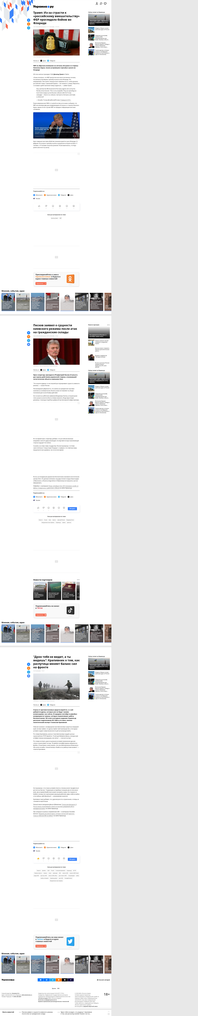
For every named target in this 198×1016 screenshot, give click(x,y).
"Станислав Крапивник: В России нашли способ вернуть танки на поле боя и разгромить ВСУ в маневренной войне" (54, 806)
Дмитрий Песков (61, 519)
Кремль (54, 519)
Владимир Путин (70, 519)
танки (50, 873)
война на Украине (44, 878)
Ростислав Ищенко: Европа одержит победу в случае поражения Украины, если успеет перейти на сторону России (102, 45)
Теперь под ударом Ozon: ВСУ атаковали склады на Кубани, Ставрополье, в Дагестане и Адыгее (55, 487)
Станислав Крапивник (60, 870)
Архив (54, 988)
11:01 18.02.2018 (37, 26)
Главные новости (38, 873)
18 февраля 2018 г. (65, 100)
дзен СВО (61, 878)
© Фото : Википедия (37, 56)
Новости (41, 519)
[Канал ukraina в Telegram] (53, 979)
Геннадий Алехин (68, 878)
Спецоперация (71, 875)
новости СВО (65, 873)
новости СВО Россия (74, 873)
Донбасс (44, 870)
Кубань (64, 522)
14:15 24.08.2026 (37, 671)
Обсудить (72, 508)
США (48, 870)
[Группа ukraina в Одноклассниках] (59, 979)
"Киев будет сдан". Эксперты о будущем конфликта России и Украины (99, 22)
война (77, 875)
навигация (55, 873)
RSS (58, 988)
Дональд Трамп (54, 218)
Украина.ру (58, 522)
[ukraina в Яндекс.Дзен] (65, 979)
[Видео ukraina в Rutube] (71, 979)
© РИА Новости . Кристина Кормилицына (41, 366)
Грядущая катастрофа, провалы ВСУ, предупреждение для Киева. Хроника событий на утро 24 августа (102, 37)
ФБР (60, 218)
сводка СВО (36, 875)
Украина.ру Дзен (53, 878)
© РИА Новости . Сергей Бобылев (39, 700)
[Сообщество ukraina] (47, 979)
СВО (60, 873)
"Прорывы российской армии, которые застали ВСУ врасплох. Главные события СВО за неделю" (54, 815)
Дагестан (69, 522)
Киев (50, 519)
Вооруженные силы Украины (48, 522)
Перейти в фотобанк (45, 56)
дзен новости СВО (63, 875)
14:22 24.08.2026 (37, 335)
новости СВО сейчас (52, 875)
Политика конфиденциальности (47, 1000)
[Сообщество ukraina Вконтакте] (41, 979)
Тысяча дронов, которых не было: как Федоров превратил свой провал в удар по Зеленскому (102, 52)
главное (45, 873)
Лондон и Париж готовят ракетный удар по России (102, 29)
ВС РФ (74, 870)
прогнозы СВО (44, 875)
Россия (45, 519)
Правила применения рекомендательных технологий (53, 1001)
